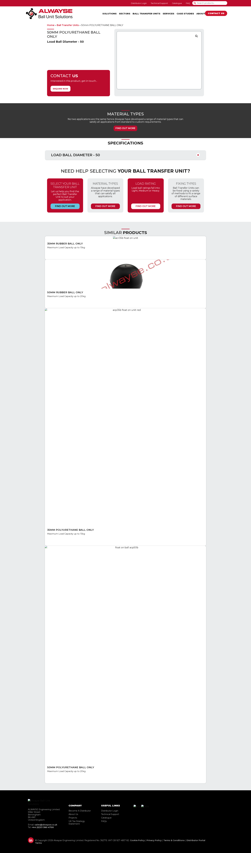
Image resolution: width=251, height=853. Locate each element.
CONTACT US (216, 13)
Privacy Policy (154, 840)
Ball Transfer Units (146, 13)
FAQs (104, 821)
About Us (73, 814)
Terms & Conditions (174, 840)
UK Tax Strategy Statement (77, 822)
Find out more (125, 128)
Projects (73, 817)
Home (50, 25)
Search (196, 3)
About (200, 13)
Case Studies (185, 13)
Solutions (109, 13)
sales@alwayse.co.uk (46, 824)
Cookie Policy (137, 840)
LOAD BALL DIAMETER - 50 (75, 155)
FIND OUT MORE (65, 206)
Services (168, 13)
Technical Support (110, 814)
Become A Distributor (80, 810)
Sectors (124, 13)
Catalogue (106, 817)
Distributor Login (109, 810)
